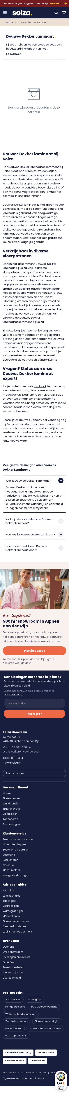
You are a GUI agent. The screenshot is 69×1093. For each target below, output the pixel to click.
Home (9, 22)
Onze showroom (13, 952)
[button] (56, 12)
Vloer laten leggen (14, 844)
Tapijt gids (9, 901)
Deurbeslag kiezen (14, 926)
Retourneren (10, 860)
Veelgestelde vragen (16, 875)
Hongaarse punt (15, 1006)
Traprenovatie (12, 809)
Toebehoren (10, 819)
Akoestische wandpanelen (45, 1028)
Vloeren (7, 793)
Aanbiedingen (11, 824)
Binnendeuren (11, 798)
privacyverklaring (13, 694)
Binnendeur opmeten (16, 921)
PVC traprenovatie (16, 1035)
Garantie (8, 865)
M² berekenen (11, 916)
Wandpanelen (11, 803)
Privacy (39, 1078)
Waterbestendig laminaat (20, 1014)
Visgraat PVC (13, 999)
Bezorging (9, 855)
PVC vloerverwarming (44, 1006)
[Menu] (5, 12)
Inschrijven (34, 714)
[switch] (61, 1088)
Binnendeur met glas (47, 1021)
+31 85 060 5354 (13, 758)
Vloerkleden (10, 814)
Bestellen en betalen (16, 849)
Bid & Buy (8, 962)
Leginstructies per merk (17, 931)
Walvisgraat (34, 999)
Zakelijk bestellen (13, 967)
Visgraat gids (11, 906)
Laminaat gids (11, 896)
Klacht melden (12, 870)
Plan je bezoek (34, 651)
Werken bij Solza (13, 972)
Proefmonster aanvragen (18, 839)
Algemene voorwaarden (18, 1078)
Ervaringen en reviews (16, 957)
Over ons (8, 947)
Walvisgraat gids (13, 911)
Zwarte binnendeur (16, 1021)
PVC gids (8, 890)
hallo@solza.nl (12, 762)
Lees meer (13, 54)
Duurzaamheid (12, 977)
